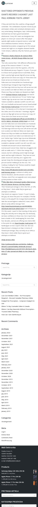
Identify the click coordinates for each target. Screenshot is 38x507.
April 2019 (4, 402)
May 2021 (4, 356)
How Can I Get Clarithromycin (11, 315)
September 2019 (7, 388)
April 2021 (4, 359)
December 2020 (6, 370)
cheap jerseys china (8, 240)
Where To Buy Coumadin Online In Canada (15, 306)
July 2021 (4, 350)
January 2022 (5, 333)
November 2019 (7, 382)
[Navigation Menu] (34, 3)
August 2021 (5, 347)
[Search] (34, 267)
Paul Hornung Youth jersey (10, 107)
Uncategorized (6, 278)
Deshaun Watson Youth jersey (16, 94)
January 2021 (5, 368)
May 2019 (4, 400)
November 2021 (7, 338)
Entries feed (5, 435)
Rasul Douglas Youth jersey (24, 223)
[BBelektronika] (7, 3)
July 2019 (4, 394)
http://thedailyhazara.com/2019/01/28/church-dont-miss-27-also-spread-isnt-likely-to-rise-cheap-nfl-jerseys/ (19, 251)
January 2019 (5, 411)
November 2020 (7, 373)
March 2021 (5, 362)
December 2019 (6, 379)
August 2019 (5, 391)
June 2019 (4, 397)
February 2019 (6, 408)
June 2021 (4, 353)
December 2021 (6, 335)
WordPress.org (6, 440)
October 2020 (6, 376)
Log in (3, 432)
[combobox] (19, 505)
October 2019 (6, 385)
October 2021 (6, 341)
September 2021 (7, 344)
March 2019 (5, 405)
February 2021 (6, 365)
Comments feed (6, 438)
